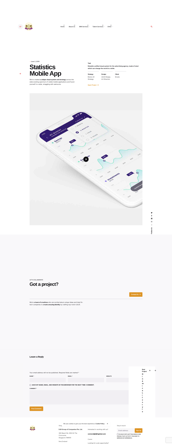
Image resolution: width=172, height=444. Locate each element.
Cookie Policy (99, 423)
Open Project (92, 85)
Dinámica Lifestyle (143, 393)
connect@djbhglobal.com (97, 434)
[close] (107, 423)
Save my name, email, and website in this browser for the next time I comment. (63, 385)
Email (70, 376)
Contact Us (134, 294)
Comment (33, 388)
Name (32, 376)
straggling (46, 84)
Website (109, 376)
